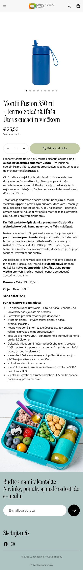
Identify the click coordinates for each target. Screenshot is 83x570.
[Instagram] (12, 544)
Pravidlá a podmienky (41, 564)
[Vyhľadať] (69, 6)
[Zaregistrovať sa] (74, 510)
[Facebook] (5, 544)
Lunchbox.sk (37, 556)
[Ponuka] (4, 6)
